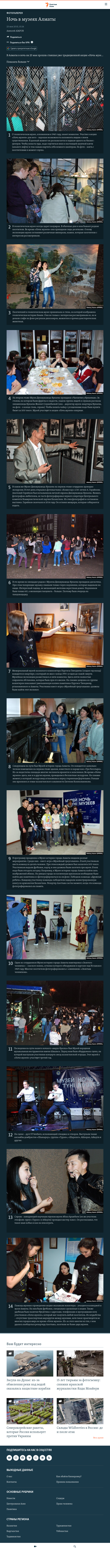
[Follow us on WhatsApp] (36, 1457)
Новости (11, 1498)
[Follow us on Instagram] (16, 1457)
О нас (9, 1476)
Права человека (64, 1504)
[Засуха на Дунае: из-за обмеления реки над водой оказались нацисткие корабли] (30, 1363)
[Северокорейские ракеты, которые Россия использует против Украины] (30, 1411)
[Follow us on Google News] (42, 1457)
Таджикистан (14, 1537)
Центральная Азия (16, 1504)
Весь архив (98, 1438)
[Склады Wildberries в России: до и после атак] (80, 1411)
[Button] (14, 38)
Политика (12, 1509)
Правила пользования (67, 1482)
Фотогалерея (15, 13)
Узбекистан (62, 1531)
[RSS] (49, 1457)
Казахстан (12, 1526)
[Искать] (74, 1546)
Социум (60, 1498)
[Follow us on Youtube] (9, 1457)
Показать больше (17, 62)
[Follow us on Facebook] (22, 1457)
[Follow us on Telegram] (29, 1457)
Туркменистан (63, 1526)
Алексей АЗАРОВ (15, 31)
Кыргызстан (13, 1531)
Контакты (12, 1482)
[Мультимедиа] (35, 1546)
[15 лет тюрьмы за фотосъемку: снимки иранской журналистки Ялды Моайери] (80, 1363)
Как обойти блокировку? (68, 1476)
